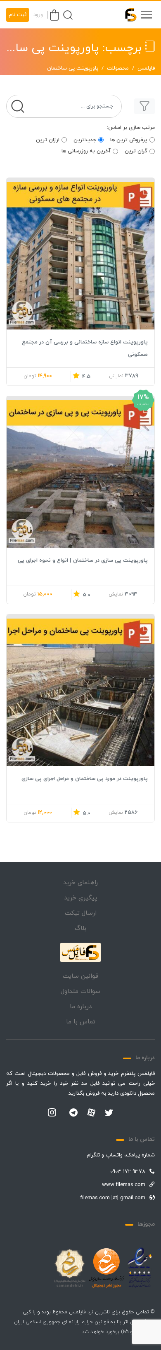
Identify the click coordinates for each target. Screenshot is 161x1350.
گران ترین (136, 151)
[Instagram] (52, 1113)
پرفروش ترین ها (128, 140)
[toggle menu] (146, 15)
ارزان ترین (47, 140)
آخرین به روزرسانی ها (86, 151)
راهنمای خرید (80, 882)
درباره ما (81, 1006)
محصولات (118, 68)
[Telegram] (73, 1113)
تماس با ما (80, 1022)
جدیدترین (84, 140)
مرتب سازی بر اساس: (131, 127)
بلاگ (80, 928)
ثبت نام (17, 15)
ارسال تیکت (81, 913)
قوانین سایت (80, 976)
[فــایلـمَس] (127, 14)
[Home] (80, 952)
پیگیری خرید (80, 898)
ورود (38, 15)
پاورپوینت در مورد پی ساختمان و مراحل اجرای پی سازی (84, 778)
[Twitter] (109, 1113)
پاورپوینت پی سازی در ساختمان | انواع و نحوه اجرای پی (83, 560)
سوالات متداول (80, 991)
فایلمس (146, 68)
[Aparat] (91, 1112)
